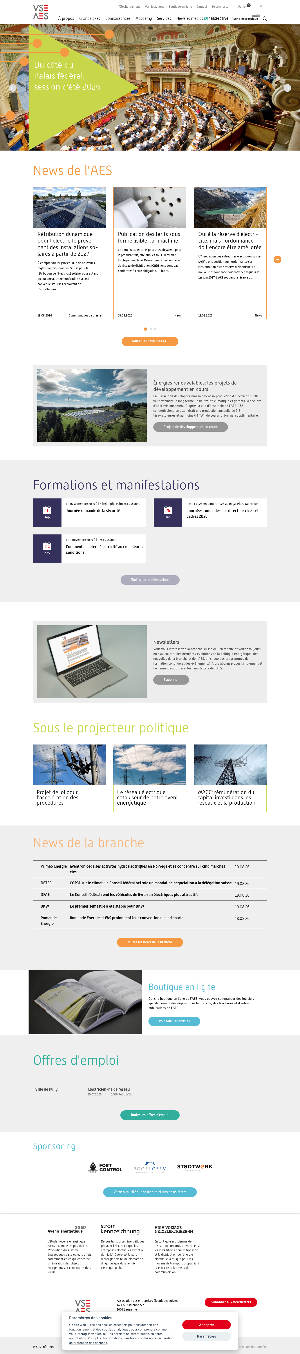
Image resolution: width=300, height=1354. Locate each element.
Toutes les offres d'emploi (150, 1115)
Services (164, 18)
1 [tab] (145, 329)
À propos (66, 18)
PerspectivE (217, 16)
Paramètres (206, 1336)
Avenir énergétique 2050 (246, 17)
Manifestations (154, 6)
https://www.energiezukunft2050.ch (69, 1248)
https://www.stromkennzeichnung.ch (123, 1246)
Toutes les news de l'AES (150, 341)
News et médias (189, 18)
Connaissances (117, 18)
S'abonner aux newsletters (231, 1302)
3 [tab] (155, 329)
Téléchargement (129, 6)
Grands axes (89, 18)
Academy (144, 18)
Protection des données (251, 1347)
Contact (202, 6)
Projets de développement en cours (191, 427)
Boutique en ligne (180, 6)
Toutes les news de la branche (150, 942)
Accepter (206, 1325)
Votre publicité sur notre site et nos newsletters (150, 1192)
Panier (243, 6)
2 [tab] (151, 329)
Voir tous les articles (174, 1021)
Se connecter (221, 6)
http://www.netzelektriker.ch (177, 1248)
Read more (69, 253)
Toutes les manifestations (150, 580)
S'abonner (171, 680)
